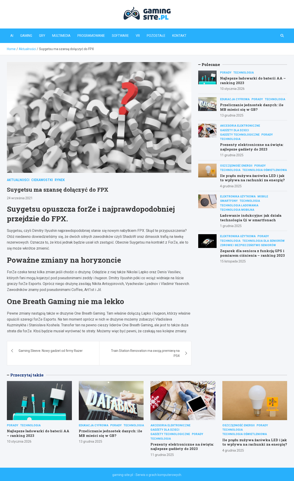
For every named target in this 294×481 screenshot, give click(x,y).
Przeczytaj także (27, 375)
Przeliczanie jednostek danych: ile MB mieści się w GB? (251, 107)
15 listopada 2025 (233, 261)
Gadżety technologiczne (240, 134)
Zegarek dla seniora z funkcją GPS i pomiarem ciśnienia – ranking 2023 (252, 253)
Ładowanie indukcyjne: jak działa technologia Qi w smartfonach (250, 217)
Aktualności (18, 180)
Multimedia (61, 35)
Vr (138, 35)
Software (120, 35)
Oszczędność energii (236, 165)
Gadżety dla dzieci (234, 130)
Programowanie (91, 35)
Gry (42, 35)
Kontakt (179, 35)
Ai (11, 35)
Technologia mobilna (237, 209)
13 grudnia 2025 (231, 115)
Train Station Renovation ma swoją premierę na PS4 (145, 353)
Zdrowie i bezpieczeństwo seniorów (248, 245)
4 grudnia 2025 (231, 186)
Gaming (26, 35)
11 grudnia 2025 (231, 155)
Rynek (60, 180)
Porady (226, 72)
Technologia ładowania (239, 205)
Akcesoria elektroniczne (240, 125)
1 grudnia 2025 (231, 226)
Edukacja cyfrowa (235, 99)
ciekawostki (42, 180)
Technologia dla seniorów (263, 240)
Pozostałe (156, 35)
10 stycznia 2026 (232, 89)
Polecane (211, 64)
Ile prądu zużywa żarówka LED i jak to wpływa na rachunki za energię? (252, 177)
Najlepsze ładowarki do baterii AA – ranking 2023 (253, 80)
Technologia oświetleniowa (264, 170)
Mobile (262, 196)
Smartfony (229, 200)
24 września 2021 (20, 198)
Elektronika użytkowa (238, 196)
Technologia (243, 72)
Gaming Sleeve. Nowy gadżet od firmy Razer (51, 351)
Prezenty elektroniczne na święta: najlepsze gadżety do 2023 (251, 146)
